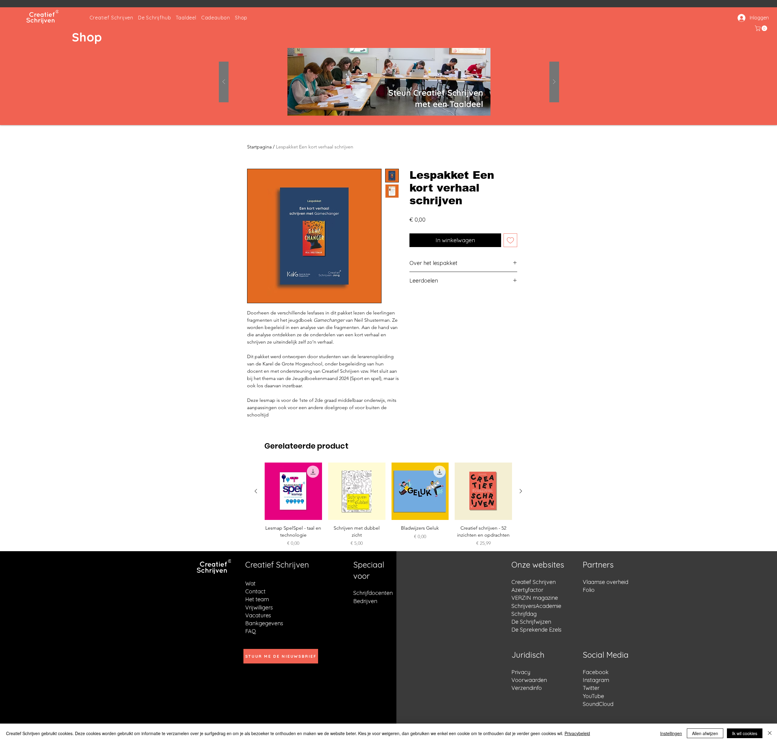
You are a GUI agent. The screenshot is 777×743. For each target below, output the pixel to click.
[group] (388, 516)
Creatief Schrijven (533, 581)
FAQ (250, 631)
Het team (257, 599)
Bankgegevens (264, 623)
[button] (762, 28)
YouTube (593, 696)
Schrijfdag (524, 613)
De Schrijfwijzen (531, 621)
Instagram (596, 680)
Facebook (596, 672)
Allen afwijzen (705, 733)
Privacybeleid (577, 733)
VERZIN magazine (534, 597)
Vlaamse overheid (605, 581)
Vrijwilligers (259, 607)
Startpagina (259, 147)
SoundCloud (598, 704)
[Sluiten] (769, 733)
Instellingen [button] (671, 733)
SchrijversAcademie (536, 605)
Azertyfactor (527, 589)
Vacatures (258, 615)
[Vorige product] (256, 491)
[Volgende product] (520, 491)
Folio (589, 589)
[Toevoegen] (510, 240)
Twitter (591, 687)
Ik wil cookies (744, 733)
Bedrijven (365, 601)
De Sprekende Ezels (536, 629)
